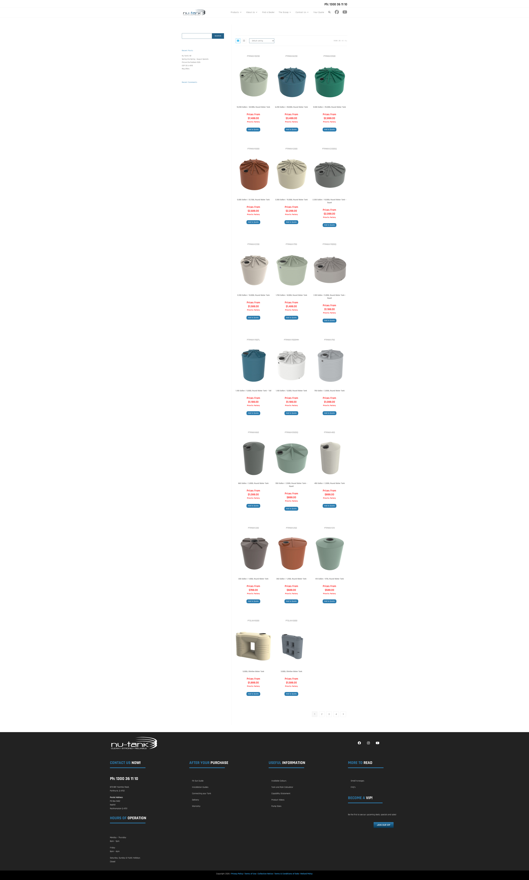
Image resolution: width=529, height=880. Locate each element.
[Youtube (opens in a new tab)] (344, 12)
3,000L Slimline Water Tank (291, 671)
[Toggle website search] (329, 12)
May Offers (186, 69)
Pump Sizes (276, 806)
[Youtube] (377, 743)
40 (342, 41)
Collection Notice (265, 873)
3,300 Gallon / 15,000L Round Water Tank (291, 199)
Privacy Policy (237, 873)
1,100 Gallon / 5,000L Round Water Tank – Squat (329, 296)
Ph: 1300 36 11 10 (335, 4)
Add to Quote (253, 129)
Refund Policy (306, 873)
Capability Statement (280, 793)
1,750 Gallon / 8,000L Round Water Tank (291, 295)
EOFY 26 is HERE (187, 66)
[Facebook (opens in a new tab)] (337, 12)
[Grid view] (238, 40)
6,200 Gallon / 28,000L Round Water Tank (291, 107)
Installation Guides (200, 787)
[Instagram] (368, 743)
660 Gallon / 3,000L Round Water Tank (253, 483)
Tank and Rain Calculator (282, 787)
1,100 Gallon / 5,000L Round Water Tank (291, 390)
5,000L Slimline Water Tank (253, 671)
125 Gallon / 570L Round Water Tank (329, 579)
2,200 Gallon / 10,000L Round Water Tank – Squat (329, 201)
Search (184, 31)
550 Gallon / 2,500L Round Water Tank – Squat (291, 484)
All (346, 41)
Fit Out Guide (197, 781)
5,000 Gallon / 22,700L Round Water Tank (253, 199)
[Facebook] (359, 743)
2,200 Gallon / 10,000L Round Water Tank (253, 295)
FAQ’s (353, 787)
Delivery (195, 800)
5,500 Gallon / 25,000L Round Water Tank (329, 107)
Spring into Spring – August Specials (195, 59)
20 (339, 41)
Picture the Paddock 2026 (191, 62)
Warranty (196, 806)
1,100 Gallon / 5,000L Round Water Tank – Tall (253, 390)
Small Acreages (357, 781)
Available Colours (278, 781)
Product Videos (277, 800)
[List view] (244, 40)
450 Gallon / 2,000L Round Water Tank (329, 483)
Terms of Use (250, 873)
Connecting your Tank (201, 793)
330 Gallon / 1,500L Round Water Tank (253, 579)
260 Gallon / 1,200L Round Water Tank (291, 579)
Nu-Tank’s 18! (186, 56)
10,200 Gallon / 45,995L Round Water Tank (253, 107)
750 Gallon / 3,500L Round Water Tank (329, 390)
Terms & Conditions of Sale (286, 873)
